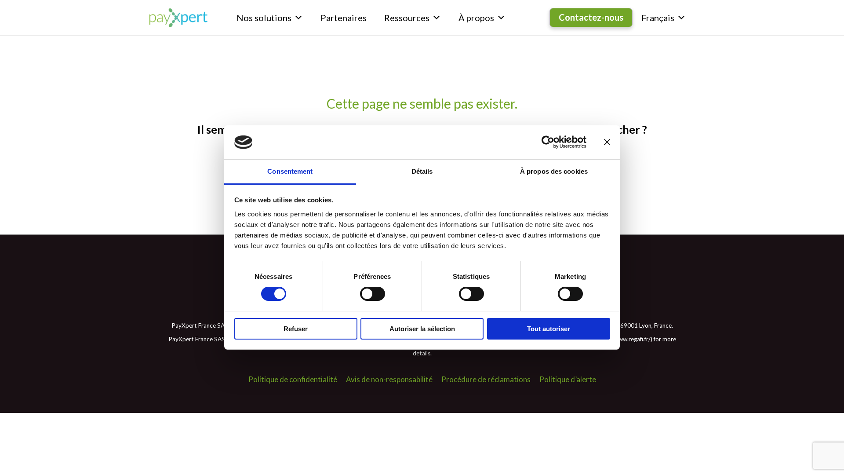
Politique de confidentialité (292, 379)
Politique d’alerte (567, 379)
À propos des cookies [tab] (554, 171)
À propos (476, 17)
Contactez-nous (591, 17)
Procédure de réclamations (486, 379)
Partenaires (343, 17)
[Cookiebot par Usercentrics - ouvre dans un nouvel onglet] (547, 142)
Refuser (296, 328)
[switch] (372, 294)
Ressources (406, 17)
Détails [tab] (422, 171)
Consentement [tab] (290, 171)
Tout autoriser (548, 328)
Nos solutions (263, 17)
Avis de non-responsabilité (389, 379)
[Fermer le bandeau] (607, 142)
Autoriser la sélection (422, 328)
